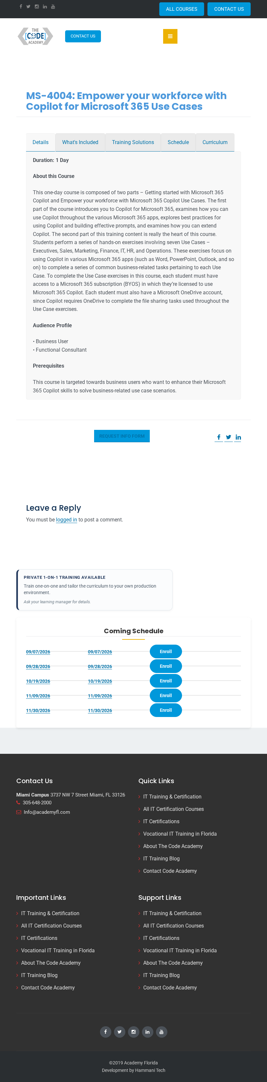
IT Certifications (161, 821)
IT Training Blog (161, 858)
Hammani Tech (150, 1070)
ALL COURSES (181, 9)
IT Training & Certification (172, 797)
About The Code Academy (173, 846)
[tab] (40, 142)
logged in (66, 520)
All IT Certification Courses (173, 809)
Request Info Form (122, 436)
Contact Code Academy (170, 871)
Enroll (166, 651)
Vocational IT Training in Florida (180, 834)
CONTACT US (229, 9)
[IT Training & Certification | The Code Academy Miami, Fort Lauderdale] (35, 36)
